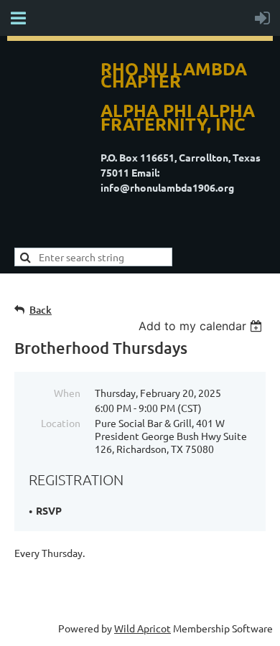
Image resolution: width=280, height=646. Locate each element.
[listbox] (202, 325)
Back (40, 310)
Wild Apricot (142, 628)
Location (60, 422)
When (67, 392)
